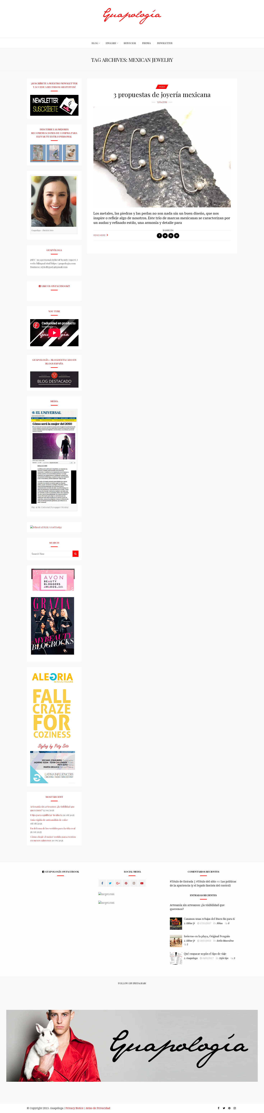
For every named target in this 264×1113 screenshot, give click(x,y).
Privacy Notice (75, 1108)
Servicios (130, 43)
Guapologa (192, 958)
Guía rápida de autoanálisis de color (49, 819)
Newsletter (164, 43)
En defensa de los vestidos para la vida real (52, 828)
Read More (99, 235)
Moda (162, 87)
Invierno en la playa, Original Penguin (207, 936)
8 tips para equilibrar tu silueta (46, 815)
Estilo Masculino (225, 941)
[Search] (75, 554)
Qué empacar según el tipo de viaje (205, 953)
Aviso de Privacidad (98, 1108)
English (111, 43)
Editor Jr (190, 923)
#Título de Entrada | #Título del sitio (193, 881)
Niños (220, 923)
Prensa (146, 43)
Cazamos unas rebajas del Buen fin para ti (209, 919)
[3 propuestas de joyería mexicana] (162, 157)
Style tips (223, 958)
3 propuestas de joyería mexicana (162, 94)
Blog (95, 43)
